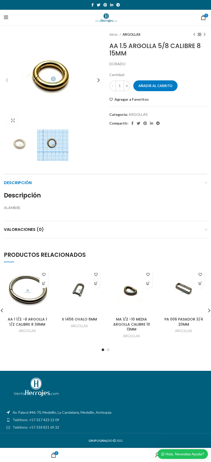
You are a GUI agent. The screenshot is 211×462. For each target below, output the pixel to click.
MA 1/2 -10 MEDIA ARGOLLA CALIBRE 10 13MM (131, 324)
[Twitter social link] (98, 5)
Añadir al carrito (155, 86)
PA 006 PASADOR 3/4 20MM (183, 322)
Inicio (113, 34)
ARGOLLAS (131, 34)
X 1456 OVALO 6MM (79, 319)
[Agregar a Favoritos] (43, 274)
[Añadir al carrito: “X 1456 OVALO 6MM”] (95, 283)
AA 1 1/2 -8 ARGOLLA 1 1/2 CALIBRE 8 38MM (27, 322)
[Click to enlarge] (13, 120)
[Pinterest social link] (105, 5)
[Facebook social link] (92, 5)
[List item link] (105, 420)
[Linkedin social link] (112, 5)
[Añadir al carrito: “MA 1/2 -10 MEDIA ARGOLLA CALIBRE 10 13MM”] (148, 283)
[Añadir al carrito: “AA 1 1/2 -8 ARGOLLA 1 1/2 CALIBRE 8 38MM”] (43, 283)
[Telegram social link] (118, 5)
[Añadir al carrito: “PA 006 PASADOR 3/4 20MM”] (200, 283)
